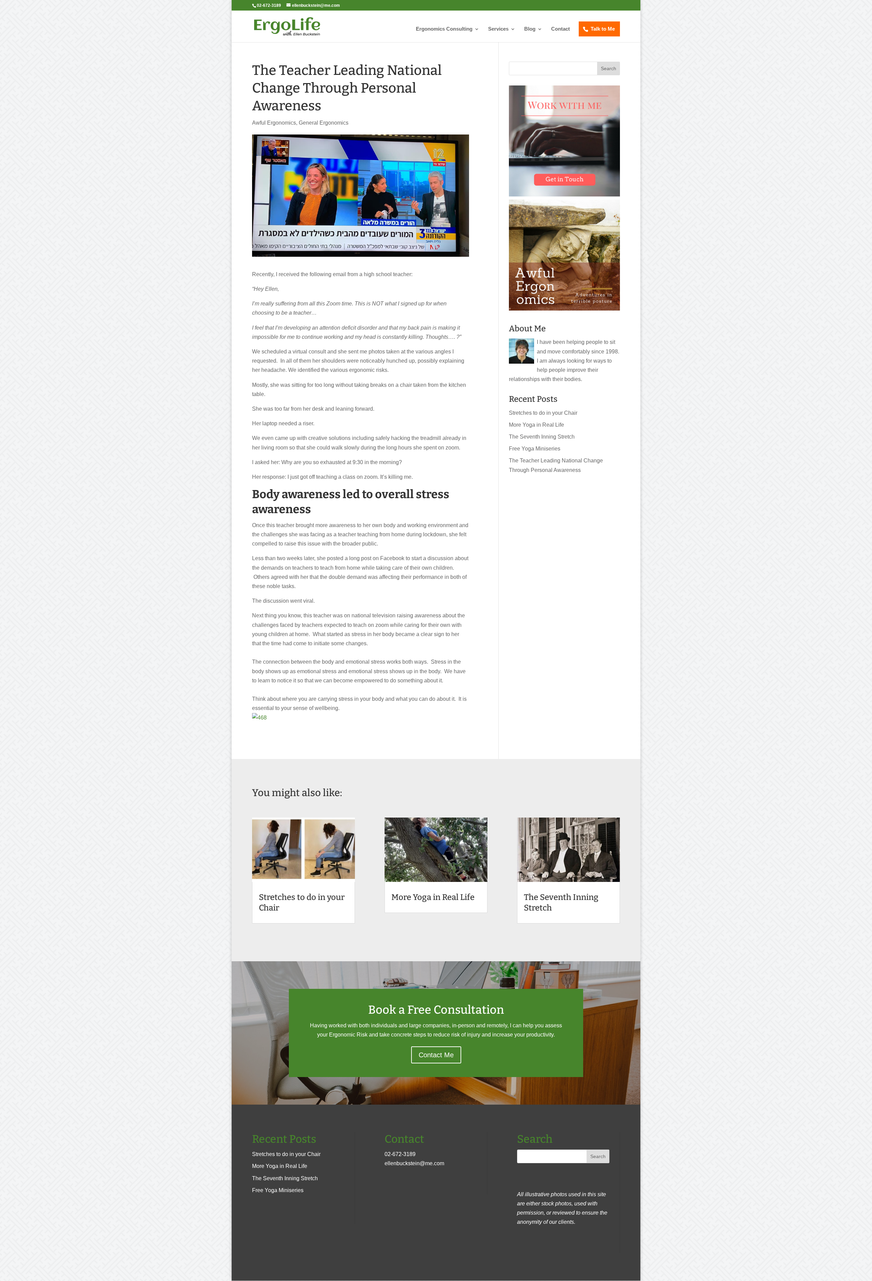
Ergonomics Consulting (444, 29)
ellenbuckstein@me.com (414, 1163)
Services (498, 29)
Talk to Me (603, 29)
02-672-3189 (400, 1154)
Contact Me (436, 1055)
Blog (529, 29)
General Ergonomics (323, 123)
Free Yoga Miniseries (534, 449)
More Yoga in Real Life (536, 425)
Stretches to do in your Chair (543, 413)
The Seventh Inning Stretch (542, 437)
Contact (560, 29)
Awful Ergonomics (274, 123)
